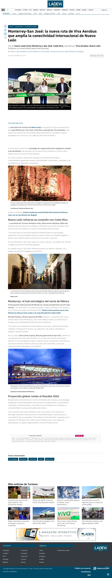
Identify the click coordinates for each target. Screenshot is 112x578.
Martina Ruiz (17, 123)
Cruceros (72, 9)
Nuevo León (36, 127)
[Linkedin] (5, 33)
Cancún (64, 13)
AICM (40, 13)
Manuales (35, 9)
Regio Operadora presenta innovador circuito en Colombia (18, 523)
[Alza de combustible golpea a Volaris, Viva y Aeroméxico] (68, 492)
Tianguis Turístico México (24, 13)
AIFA (58, 13)
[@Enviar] (5, 37)
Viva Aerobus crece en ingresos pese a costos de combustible (92, 502)
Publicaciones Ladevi (63, 550)
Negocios (42, 9)
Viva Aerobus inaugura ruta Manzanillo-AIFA (43, 522)
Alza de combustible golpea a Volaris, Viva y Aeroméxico (68, 502)
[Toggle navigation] (7, 10)
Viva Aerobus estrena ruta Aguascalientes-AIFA (92, 522)
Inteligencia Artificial (49, 13)
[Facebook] (5, 26)
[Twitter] (5, 30)
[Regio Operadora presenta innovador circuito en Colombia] (19, 513)
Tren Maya (71, 13)
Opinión (78, 9)
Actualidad (18, 9)
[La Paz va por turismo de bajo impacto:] (19, 492)
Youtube (41, 562)
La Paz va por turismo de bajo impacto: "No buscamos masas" (17, 502)
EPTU (30, 9)
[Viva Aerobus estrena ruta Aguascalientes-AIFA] (93, 513)
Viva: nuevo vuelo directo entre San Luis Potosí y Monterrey (67, 523)
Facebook (42, 553)
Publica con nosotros (83, 568)
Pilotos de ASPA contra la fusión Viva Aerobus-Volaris (43, 501)
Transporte (57, 9)
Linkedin (41, 559)
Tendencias (65, 9)
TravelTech (49, 9)
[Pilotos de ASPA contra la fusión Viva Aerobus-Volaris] (44, 492)
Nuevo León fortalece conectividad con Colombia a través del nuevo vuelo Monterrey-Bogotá (47, 51)
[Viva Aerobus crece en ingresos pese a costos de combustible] (93, 492)
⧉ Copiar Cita (79, 435)
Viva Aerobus (13, 459)
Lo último (25, 9)
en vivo (78, 13)
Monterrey (23, 459)
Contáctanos (86, 572)
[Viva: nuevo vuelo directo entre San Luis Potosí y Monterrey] (68, 513)
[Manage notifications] (108, 574)
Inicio (11, 26)
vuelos (41, 459)
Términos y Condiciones (10, 571)
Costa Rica (33, 459)
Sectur (14, 13)
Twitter (41, 550)
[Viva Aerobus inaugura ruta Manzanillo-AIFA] (44, 513)
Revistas (84, 9)
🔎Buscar (90, 9)
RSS (89, 575)
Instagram (42, 556)
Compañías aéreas (31, 26)
